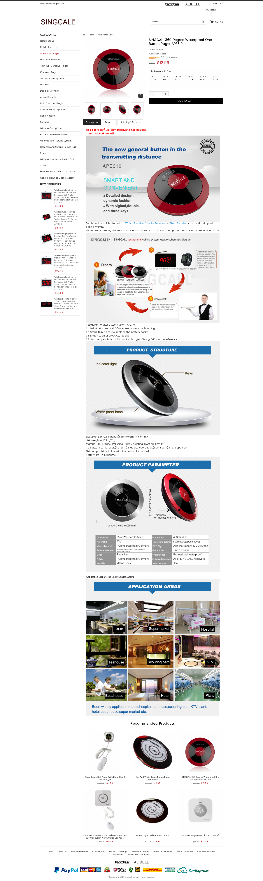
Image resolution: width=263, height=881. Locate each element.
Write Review (171, 57)
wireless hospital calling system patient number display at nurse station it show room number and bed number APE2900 (66, 304)
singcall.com (131, 877)
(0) (162, 57)
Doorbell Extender (49, 91)
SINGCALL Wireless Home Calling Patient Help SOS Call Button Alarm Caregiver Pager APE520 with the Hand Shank (105, 838)
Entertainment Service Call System (58, 172)
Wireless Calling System (52, 128)
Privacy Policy (98, 852)
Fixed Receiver (47, 41)
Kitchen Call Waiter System (54, 135)
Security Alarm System (52, 78)
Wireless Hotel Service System (56, 141)
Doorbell (44, 85)
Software (44, 122)
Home (91, 35)
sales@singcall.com (55, 4)
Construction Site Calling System (57, 178)
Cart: (219, 22)
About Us (61, 852)
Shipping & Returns (130, 122)
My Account (212, 10)
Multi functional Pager (51, 103)
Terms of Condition (162, 852)
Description (92, 122)
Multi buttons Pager (50, 60)
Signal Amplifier (48, 116)
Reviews (109, 122)
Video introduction (206, 852)
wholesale (118, 855)
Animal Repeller (48, 97)
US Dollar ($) (215, 4)
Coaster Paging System (52, 110)
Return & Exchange (118, 852)
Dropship (145, 855)
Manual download (184, 852)
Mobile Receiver (48, 47)
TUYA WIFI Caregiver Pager (54, 66)
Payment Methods (79, 852)
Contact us (132, 855)
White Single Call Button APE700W (152, 835)
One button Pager (106, 35)
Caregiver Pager (48, 72)
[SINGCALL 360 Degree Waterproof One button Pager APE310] (91, 109)
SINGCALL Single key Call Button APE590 (200, 835)
